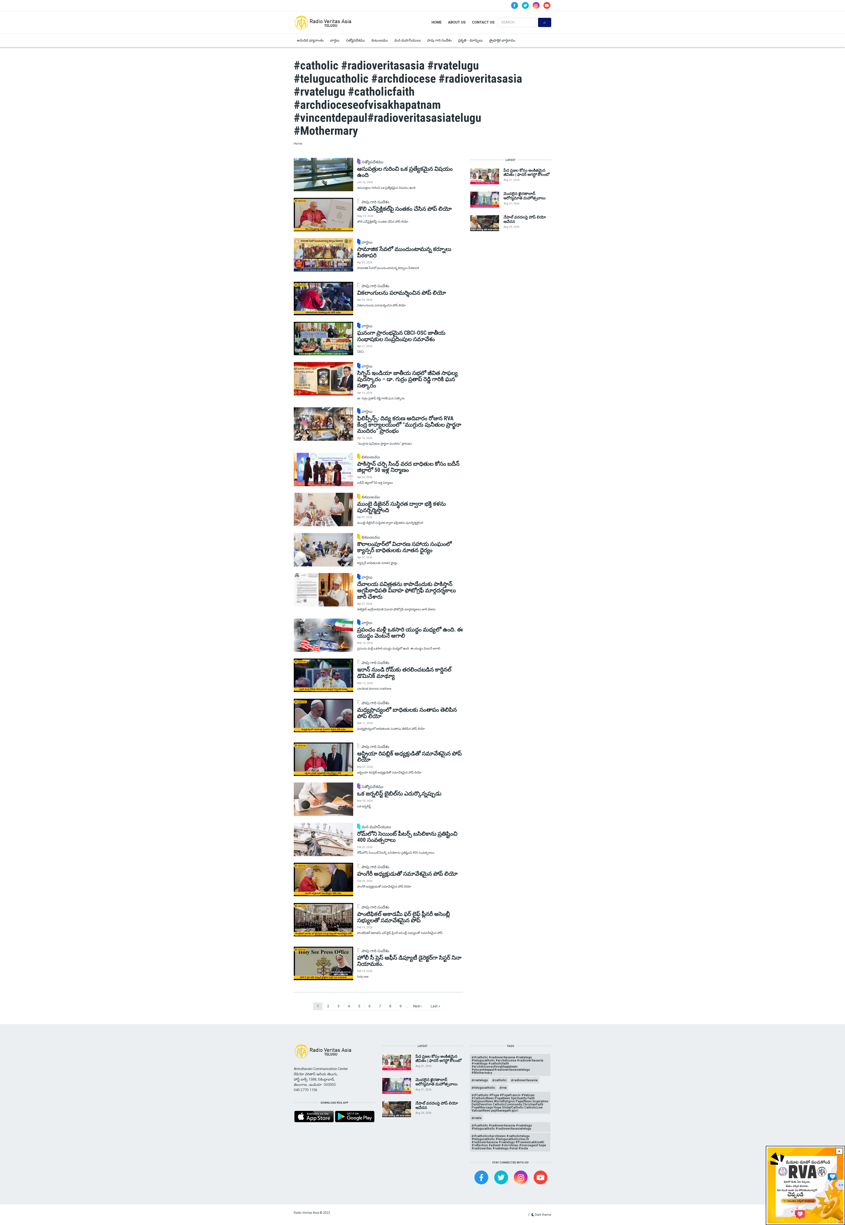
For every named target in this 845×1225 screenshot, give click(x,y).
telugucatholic (484, 1087)
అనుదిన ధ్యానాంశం (310, 40)
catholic (501, 1080)
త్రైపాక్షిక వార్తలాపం (502, 40)
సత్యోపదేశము (355, 40)
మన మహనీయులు (407, 40)
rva (504, 1087)
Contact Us (483, 22)
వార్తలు (335, 40)
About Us (457, 22)
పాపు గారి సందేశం (439, 40)
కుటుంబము (379, 40)
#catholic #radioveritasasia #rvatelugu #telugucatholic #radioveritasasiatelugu (502, 1127)
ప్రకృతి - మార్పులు (470, 40)
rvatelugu (481, 1080)
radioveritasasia (525, 1080)
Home (437, 22)
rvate (477, 1118)
